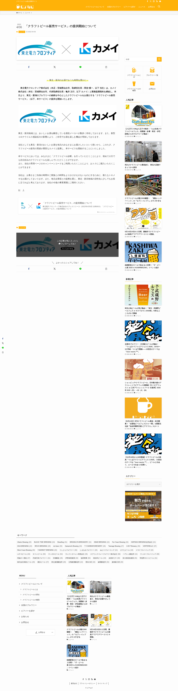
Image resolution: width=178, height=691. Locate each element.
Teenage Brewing (116, 546)
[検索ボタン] (159, 7)
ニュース (21, 31)
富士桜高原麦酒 (130, 558)
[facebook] (147, 1)
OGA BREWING (24, 546)
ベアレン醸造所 (130, 554)
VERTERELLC (149, 546)
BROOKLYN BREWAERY (80, 542)
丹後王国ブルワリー (41, 558)
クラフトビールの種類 (31, 600)
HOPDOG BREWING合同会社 (143, 542)
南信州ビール (99, 558)
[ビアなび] (25, 7)
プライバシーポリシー (87, 683)
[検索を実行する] (159, 59)
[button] (28, 67)
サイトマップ (102, 683)
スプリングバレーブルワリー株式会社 (105, 554)
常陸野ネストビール (148, 558)
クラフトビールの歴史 (31, 595)
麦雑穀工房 (117, 562)
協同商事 (85, 558)
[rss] (157, 1)
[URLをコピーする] (106, 67)
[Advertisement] (143, 38)
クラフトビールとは (30, 589)
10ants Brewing (24, 542)
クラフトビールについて (32, 584)
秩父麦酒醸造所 (58, 562)
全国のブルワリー (29, 605)
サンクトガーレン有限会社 (76, 554)
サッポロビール (55, 554)
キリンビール (39, 554)
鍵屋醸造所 (103, 562)
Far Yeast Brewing (120, 542)
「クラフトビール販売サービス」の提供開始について (67, 203)
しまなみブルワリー (88, 550)
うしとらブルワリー (68, 550)
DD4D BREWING (101, 542)
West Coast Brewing (26, 550)
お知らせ (25, 616)
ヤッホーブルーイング (149, 554)
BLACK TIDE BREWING (44, 542)
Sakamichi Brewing (73, 546)
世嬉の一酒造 (23, 558)
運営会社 (74, 683)
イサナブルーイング (144, 550)
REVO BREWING (42, 546)
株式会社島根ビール (26, 562)
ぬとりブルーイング (109, 550)
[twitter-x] (150, 1)
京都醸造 (58, 558)
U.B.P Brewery (133, 546)
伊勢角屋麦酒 (71, 558)
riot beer (57, 546)
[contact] (160, 1)
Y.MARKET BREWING (47, 550)
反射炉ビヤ (114, 558)
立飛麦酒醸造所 (76, 562)
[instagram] (153, 1)
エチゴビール (23, 554)
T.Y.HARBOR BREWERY (95, 546)
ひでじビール (126, 550)
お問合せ (25, 622)
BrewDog (62, 542)
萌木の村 (90, 562)
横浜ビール (43, 562)
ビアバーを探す (28, 611)
